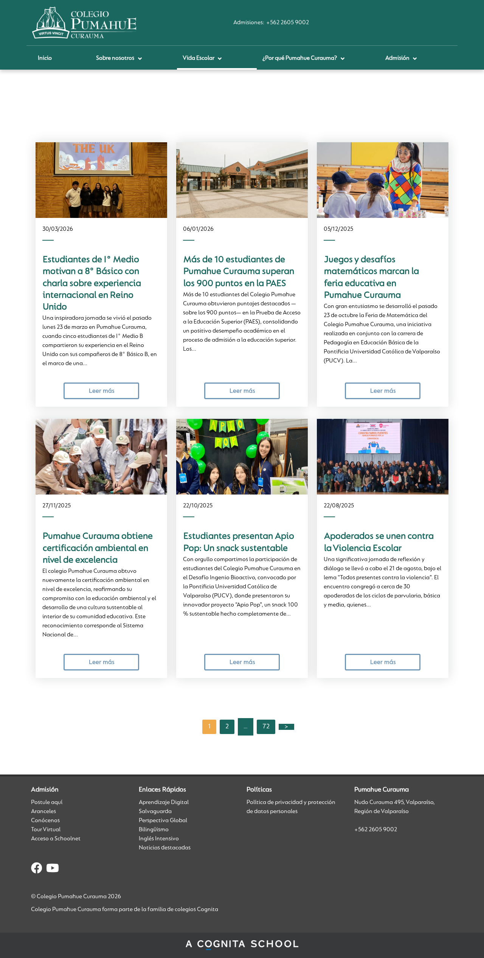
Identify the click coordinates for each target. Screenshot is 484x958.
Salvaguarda (155, 812)
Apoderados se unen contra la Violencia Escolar (379, 542)
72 (266, 726)
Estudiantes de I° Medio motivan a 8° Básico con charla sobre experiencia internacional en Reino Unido (92, 283)
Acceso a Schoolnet (56, 839)
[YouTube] (52, 869)
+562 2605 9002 (287, 23)
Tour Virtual (45, 830)
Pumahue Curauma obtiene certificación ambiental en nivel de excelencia (98, 548)
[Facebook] (36, 869)
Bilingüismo (154, 830)
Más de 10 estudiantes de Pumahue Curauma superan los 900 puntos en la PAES (238, 272)
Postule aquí (46, 802)
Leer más (101, 391)
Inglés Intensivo (159, 839)
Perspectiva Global (163, 821)
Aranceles (43, 812)
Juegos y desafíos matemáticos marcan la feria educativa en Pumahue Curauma (371, 277)
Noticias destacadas (165, 848)
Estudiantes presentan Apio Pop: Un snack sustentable (238, 542)
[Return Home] (84, 22)
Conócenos (45, 821)
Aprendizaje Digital (164, 802)
